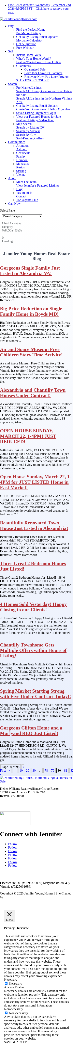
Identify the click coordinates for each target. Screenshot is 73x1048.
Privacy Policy (32, 897)
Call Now (14, 203)
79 (52, 770)
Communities (16, 142)
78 (46, 770)
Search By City (26, 134)
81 (65, 770)
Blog (19, 189)
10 (21, 770)
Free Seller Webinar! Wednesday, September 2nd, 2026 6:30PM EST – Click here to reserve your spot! (40, 8)
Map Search (24, 124)
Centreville (23, 153)
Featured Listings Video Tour (35, 120)
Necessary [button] (10, 979)
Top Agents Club (27, 200)
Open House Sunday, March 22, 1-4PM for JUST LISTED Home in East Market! (35, 482)
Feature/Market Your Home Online (38, 62)
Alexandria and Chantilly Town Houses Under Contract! (32, 392)
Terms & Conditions (57, 897)
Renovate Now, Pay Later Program (46, 76)
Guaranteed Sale (34, 69)
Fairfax (20, 156)
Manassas (22, 163)
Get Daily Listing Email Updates (37, 36)
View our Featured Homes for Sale (38, 116)
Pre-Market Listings (29, 87)
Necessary (15, 983)
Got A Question (26, 44)
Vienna (20, 174)
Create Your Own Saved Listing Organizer (43, 109)
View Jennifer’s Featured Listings (37, 185)
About (12, 178)
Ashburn (21, 149)
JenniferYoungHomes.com (35, 872)
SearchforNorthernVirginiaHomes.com (36, 876)
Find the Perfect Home (30, 29)
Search (12, 84)
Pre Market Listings (28, 33)
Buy (11, 26)
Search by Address (28, 131)
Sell (10, 51)
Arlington (22, 145)
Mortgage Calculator (29, 40)
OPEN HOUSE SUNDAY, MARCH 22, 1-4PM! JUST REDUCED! (28, 436)
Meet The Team (26, 182)
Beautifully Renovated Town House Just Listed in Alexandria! (34, 525)
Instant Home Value (29, 55)
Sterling (21, 171)
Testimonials (24, 192)
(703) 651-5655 (10, 806)
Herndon (22, 160)
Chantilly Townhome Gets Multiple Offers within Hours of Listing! (33, 650)
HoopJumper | (13, 897)
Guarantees (23, 65)
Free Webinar (24, 47)
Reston (20, 167)
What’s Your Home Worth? (33, 58)
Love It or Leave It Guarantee (43, 73)
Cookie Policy (22, 900)
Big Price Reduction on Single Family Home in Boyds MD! (31, 311)
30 (34, 770)
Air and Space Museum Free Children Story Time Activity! (31, 352)
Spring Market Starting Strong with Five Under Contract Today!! (35, 693)
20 (27, 770)
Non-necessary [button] (13, 1009)
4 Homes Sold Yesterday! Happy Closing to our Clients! (33, 607)
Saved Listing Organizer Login (36, 113)
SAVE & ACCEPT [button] (16, 1042)
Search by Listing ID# (30, 127)
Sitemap (6, 900)
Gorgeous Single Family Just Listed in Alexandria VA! (30, 270)
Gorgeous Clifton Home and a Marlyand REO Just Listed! (31, 730)
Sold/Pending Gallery (30, 138)
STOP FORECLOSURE (32, 80)
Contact (21, 196)
